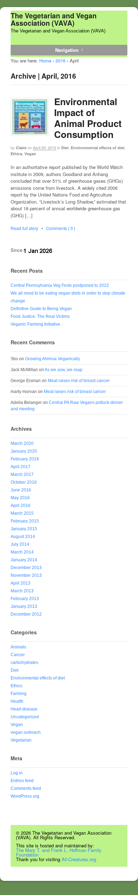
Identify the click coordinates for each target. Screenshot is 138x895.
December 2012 (26, 614)
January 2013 (24, 606)
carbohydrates (24, 662)
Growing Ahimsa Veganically (52, 358)
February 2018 (25, 458)
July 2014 (20, 544)
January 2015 (24, 528)
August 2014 (23, 536)
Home (45, 60)
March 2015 (22, 513)
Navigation (67, 50)
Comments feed (26, 788)
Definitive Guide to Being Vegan (41, 308)
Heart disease (24, 709)
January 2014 (24, 559)
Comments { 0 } (60, 228)
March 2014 (22, 552)
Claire (21, 147)
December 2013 (26, 567)
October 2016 (24, 482)
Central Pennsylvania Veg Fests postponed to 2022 (60, 285)
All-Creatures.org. (79, 859)
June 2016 (21, 490)
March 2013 (22, 590)
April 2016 (20, 505)
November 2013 (26, 575)
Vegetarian (21, 740)
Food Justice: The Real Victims (40, 316)
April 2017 (20, 466)
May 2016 (20, 497)
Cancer (18, 654)
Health (17, 701)
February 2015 (25, 521)
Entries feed (22, 780)
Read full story (24, 228)
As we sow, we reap (63, 369)
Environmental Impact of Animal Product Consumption (88, 118)
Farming (19, 693)
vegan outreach (26, 732)
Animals (18, 647)
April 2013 (20, 583)
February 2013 (25, 598)
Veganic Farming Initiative (35, 324)
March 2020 (22, 443)
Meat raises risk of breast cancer (79, 380)
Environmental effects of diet (98, 147)
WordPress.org (25, 796)
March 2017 (22, 474)
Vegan (30, 153)
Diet (65, 147)
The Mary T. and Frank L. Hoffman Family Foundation (59, 852)
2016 (60, 60)
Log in (17, 772)
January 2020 (24, 451)
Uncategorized (25, 716)
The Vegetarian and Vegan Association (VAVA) (54, 19)
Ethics (16, 153)
